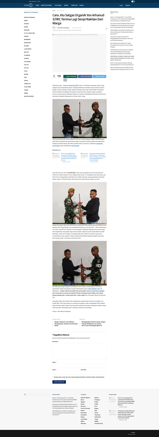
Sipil (25, 77)
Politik (26, 64)
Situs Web (83, 369)
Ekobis (66, 5)
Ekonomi (26, 30)
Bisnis (26, 20)
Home (37, 5)
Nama (54, 362)
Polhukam (58, 5)
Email (54, 369)
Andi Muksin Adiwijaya (63, 27)
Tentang (133, 432)
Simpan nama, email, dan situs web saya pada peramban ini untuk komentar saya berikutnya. (79, 377)
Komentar (55, 341)
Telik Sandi (27, 87)
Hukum (26, 36)
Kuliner (26, 46)
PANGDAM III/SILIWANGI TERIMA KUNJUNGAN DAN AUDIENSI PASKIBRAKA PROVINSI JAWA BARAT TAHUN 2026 (122, 58)
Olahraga (27, 55)
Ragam (81, 5)
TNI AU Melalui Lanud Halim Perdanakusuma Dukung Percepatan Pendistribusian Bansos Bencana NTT (122, 32)
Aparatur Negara (46, 5)
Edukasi (26, 23)
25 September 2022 (76, 27)
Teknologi (74, 5)
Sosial (26, 80)
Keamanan (75, 30)
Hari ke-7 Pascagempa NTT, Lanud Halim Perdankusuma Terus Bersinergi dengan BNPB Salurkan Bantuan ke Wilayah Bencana (69, 157)
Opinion (26, 58)
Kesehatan (27, 42)
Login (121, 5)
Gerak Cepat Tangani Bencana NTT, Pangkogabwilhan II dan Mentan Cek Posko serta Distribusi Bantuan (121, 38)
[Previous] (78, 167)
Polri (25, 71)
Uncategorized (29, 96)
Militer (80, 30)
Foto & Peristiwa (67, 30)
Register (127, 5)
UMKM (26, 93)
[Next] (81, 167)
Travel (26, 90)
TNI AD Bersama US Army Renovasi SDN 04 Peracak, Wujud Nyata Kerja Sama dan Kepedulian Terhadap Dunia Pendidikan (121, 51)
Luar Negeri (27, 49)
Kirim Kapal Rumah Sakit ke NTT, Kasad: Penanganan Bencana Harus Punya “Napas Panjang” (121, 45)
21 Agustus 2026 (66, 161)
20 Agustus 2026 (94, 161)
